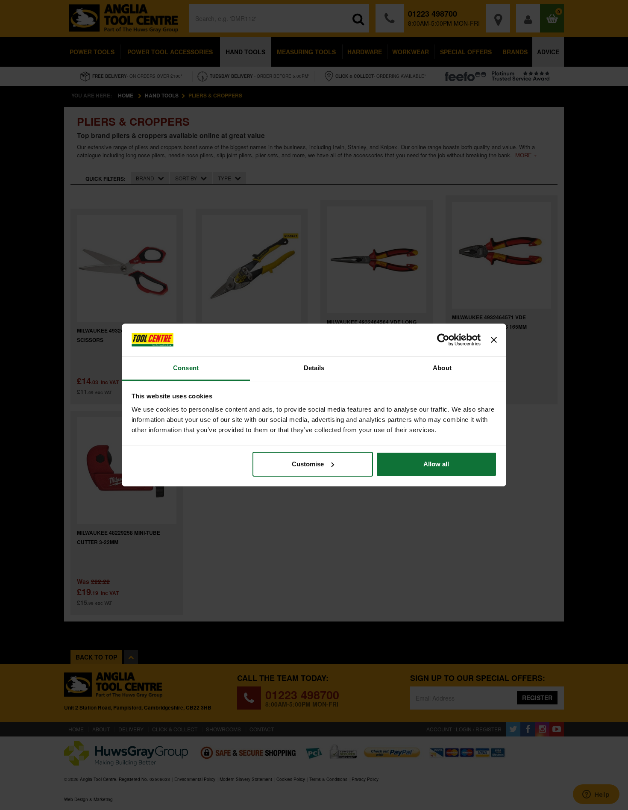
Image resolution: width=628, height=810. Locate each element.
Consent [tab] (186, 367)
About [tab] (442, 367)
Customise (308, 464)
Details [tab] (314, 367)
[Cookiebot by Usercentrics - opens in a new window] (443, 339)
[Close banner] (494, 340)
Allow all (436, 464)
